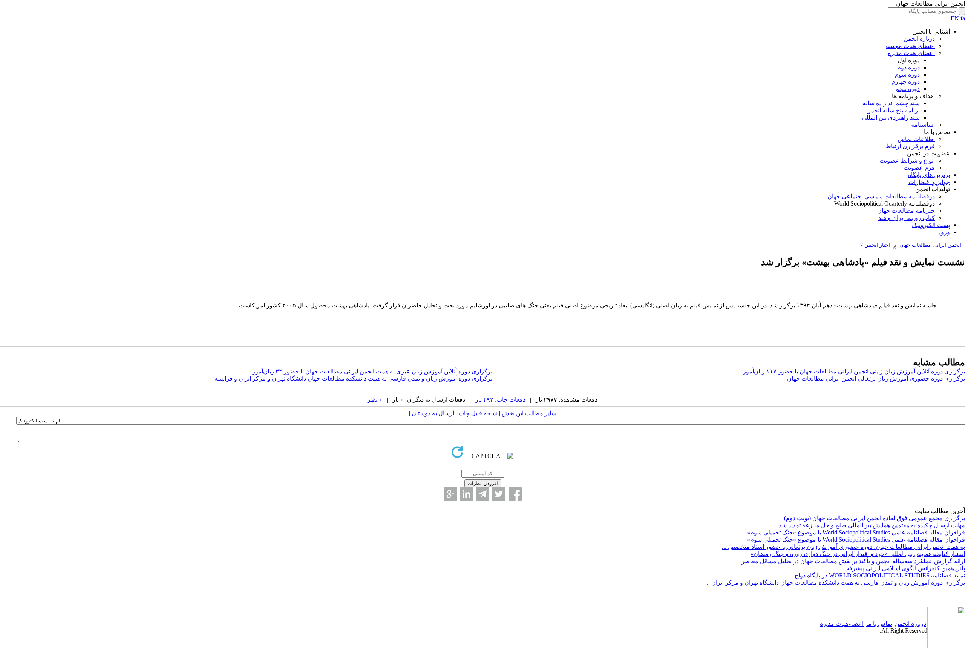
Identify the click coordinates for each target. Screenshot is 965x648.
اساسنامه (923, 124)
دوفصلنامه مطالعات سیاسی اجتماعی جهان (881, 196)
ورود (944, 232)
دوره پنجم (907, 89)
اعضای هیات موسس (909, 46)
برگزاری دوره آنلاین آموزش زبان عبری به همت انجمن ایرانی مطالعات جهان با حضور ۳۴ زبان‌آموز (372, 371)
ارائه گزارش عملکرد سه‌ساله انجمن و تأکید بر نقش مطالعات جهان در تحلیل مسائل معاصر (853, 561)
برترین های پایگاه (929, 175)
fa (962, 18)
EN (955, 18)
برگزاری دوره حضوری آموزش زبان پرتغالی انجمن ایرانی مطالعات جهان (876, 378)
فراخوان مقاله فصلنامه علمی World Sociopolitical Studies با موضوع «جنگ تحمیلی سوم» (856, 532)
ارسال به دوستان (432, 413)
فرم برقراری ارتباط (910, 146)
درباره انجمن (919, 38)
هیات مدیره (834, 623)
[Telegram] (482, 494)
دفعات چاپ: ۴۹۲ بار (500, 399)
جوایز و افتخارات (929, 182)
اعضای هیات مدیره (911, 53)
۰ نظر (375, 399)
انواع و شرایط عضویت (907, 160)
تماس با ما (879, 623)
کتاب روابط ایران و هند (906, 218)
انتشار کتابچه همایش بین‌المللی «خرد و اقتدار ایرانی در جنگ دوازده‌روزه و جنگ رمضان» (858, 554)
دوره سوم (907, 74)
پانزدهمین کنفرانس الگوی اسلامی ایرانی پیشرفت (904, 568)
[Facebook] (515, 494)
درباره (918, 623)
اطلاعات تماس (916, 139)
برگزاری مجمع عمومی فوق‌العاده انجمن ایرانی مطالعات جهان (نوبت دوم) (874, 518)
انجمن (902, 623)
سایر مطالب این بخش (528, 413)
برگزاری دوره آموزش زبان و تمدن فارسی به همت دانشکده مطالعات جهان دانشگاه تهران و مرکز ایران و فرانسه (353, 378)
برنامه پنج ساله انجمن (893, 110)
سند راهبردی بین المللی (891, 117)
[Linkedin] (466, 494)
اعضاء (856, 623)
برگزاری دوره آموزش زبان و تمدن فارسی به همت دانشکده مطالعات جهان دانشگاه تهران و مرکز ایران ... (835, 582)
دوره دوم (908, 67)
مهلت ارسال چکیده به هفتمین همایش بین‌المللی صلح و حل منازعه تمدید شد (872, 525)
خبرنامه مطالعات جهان (906, 210)
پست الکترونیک (931, 225)
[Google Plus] (450, 494)
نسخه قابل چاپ (477, 413)
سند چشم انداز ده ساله (891, 103)
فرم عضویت (919, 167)
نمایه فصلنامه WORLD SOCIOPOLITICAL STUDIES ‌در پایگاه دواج (880, 575)
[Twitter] (498, 494)
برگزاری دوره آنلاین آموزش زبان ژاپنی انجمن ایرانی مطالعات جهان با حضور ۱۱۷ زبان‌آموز (854, 371)
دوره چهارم (905, 81)
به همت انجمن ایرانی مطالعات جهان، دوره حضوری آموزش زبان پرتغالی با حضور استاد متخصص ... (843, 547)
